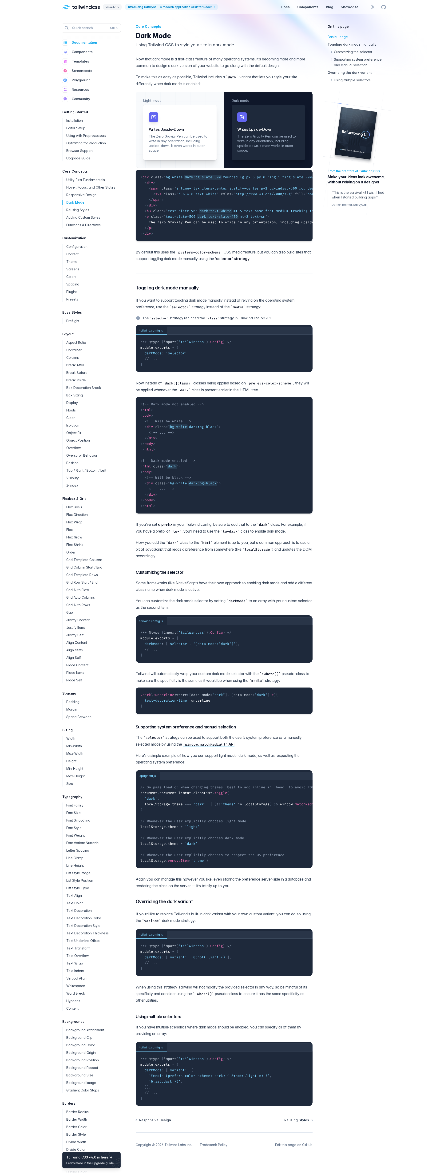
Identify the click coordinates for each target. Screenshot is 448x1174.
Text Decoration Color (83, 918)
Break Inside (76, 380)
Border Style (76, 1134)
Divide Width (76, 1142)
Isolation (72, 425)
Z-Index (72, 485)
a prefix (165, 524)
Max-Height (75, 776)
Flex (69, 530)
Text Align (74, 895)
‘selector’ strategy (232, 258)
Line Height (75, 865)
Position (72, 463)
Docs (285, 7)
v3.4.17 (111, 7)
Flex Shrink (74, 545)
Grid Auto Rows (78, 605)
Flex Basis (74, 507)
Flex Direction (77, 515)
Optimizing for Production (86, 143)
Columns (72, 358)
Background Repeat (82, 1068)
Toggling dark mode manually (167, 288)
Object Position (78, 440)
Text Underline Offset (83, 941)
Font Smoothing (78, 820)
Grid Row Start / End (82, 582)
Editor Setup (75, 128)
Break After (75, 365)
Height (71, 761)
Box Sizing (74, 395)
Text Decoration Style (83, 926)
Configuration (76, 247)
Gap (69, 612)
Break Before (76, 373)
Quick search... (95, 28)
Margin (71, 709)
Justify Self (74, 635)
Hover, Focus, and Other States (90, 187)
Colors (71, 277)
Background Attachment (85, 1030)
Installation (74, 121)
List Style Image (78, 873)
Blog (329, 7)
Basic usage (338, 37)
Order (70, 552)
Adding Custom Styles (83, 217)
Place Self (74, 680)
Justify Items (75, 627)
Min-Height (74, 769)
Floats (71, 410)
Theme (71, 262)
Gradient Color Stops (82, 1090)
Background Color (80, 1045)
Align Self (73, 658)
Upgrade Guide (78, 158)
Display (72, 403)
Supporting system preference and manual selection (186, 726)
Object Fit (73, 433)
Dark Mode (75, 202)
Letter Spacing (77, 850)
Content (72, 254)
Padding (72, 702)
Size (69, 784)
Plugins (71, 292)
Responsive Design (81, 195)
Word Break (75, 993)
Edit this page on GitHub (294, 1145)
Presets (72, 299)
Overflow (73, 448)
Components (307, 7)
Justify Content (78, 620)
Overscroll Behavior (81, 455)
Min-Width (74, 746)
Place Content (77, 665)
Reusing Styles (77, 210)
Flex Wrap (74, 522)
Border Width (76, 1119)
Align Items (74, 650)
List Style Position (79, 880)
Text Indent (75, 971)
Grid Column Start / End (84, 567)
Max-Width (74, 753)
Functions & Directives (83, 225)
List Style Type (77, 888)
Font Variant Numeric (82, 843)
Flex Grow (74, 537)
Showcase (349, 7)
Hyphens (73, 1001)
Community (81, 99)
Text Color (74, 903)
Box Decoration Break (83, 388)
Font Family (74, 805)
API (209, 744)
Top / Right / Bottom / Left (86, 470)
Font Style (74, 828)
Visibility (72, 478)
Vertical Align (76, 978)
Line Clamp (74, 858)
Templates (80, 61)
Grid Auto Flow (77, 590)
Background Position (82, 1060)
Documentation (84, 42)
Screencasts (82, 71)
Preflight (72, 321)
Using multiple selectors (158, 1016)
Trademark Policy (213, 1145)
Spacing (72, 284)
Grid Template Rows (82, 575)
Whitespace (75, 986)
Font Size (73, 813)
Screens (72, 269)
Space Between (78, 717)
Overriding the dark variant (164, 901)
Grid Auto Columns (80, 597)
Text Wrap (74, 963)
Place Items (75, 673)
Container (74, 350)
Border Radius (77, 1112)
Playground (81, 80)
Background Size (79, 1075)
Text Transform (78, 948)
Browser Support (79, 151)
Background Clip (79, 1038)
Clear (70, 418)
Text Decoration (79, 911)
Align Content (76, 642)
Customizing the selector (159, 572)
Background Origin (81, 1053)
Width (70, 738)
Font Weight (75, 835)
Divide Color (76, 1149)
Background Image (81, 1083)
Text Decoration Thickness (87, 933)
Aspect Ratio (76, 342)
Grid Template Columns (84, 560)
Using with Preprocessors (86, 136)
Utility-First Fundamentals (85, 180)
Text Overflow (77, 956)
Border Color (76, 1127)
